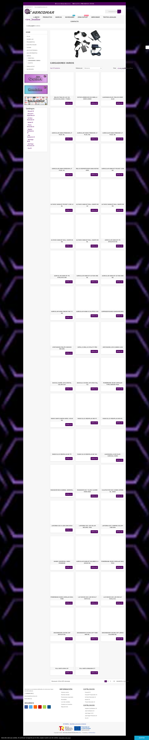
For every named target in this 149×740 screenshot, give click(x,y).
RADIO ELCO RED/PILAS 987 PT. (62, 454)
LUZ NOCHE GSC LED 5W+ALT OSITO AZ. (87, 597)
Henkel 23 (87, 699)
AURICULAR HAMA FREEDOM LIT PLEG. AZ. (62, 169)
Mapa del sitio (64, 706)
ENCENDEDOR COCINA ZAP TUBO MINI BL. (87, 633)
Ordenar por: (79, 68)
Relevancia (87, 68)
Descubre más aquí (65, 738)
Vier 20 (86, 718)
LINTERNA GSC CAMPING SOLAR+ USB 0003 (112, 526)
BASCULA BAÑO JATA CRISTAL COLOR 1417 (61, 383)
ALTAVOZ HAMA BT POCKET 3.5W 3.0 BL (62, 205)
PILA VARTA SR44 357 (61, 668)
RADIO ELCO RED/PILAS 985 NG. (113, 418)
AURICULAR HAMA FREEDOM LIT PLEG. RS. (113, 133)
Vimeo (44, 707)
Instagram (49, 707)
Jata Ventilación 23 (89, 710)
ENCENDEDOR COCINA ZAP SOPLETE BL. (62, 633)
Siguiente (119, 681)
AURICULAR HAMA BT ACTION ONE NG (112, 276)
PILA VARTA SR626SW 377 (87, 668)
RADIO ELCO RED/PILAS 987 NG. (87, 454)
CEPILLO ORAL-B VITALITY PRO (87, 347)
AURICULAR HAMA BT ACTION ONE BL (87, 276)
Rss (35, 707)
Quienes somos (65, 692)
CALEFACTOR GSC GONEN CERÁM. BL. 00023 (113, 490)
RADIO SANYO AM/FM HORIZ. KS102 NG (62, 419)
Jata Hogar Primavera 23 (91, 715)
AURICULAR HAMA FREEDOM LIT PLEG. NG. (87, 133)
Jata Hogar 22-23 (89, 713)
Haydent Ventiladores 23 (91, 708)
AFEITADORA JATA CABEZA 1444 (113, 347)
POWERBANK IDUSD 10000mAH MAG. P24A (112, 562)
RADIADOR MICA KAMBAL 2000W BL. (62, 490)
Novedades (64, 699)
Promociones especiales (67, 697)
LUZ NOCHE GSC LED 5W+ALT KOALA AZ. (112, 597)
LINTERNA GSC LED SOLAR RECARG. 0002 (87, 526)
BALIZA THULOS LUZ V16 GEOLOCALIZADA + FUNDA (62, 98)
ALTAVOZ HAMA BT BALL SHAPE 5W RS (113, 205)
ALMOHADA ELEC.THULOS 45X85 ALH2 (113, 98)
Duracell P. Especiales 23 (91, 694)
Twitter (31, 707)
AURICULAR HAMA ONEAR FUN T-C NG (62, 312)
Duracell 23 (31, 111)
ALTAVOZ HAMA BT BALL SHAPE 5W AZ (87, 205)
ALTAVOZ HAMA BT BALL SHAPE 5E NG (62, 240)
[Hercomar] (39, 11)
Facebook (26, 707)
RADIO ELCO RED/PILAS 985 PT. (87, 418)
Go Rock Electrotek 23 (90, 697)
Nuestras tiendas (65, 694)
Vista (114, 68)
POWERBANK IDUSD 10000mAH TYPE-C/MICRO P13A (112, 383)
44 (114, 681)
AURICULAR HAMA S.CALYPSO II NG (87, 311)
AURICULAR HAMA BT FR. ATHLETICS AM (62, 276)
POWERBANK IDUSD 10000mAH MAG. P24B (62, 597)
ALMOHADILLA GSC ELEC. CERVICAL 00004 (113, 455)
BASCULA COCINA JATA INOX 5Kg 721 (87, 383)
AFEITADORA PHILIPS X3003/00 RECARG (61, 348)
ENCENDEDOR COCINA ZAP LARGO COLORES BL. (113, 633)
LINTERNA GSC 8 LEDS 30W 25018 (62, 525)
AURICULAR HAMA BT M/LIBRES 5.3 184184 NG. (87, 562)
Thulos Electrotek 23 (90, 702)
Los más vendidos (65, 702)
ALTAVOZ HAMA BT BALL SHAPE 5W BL (87, 240)
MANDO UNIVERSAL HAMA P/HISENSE (62, 562)
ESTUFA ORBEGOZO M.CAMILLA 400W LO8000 (87, 98)
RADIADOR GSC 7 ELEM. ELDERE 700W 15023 (87, 490)
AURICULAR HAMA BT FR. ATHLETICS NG (113, 240)
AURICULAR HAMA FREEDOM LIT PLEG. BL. (62, 133)
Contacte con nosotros (66, 704)
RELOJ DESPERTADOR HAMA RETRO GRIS (87, 169)
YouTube (40, 707)
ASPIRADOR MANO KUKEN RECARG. (112, 311)
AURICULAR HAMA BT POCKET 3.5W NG (113, 169)
